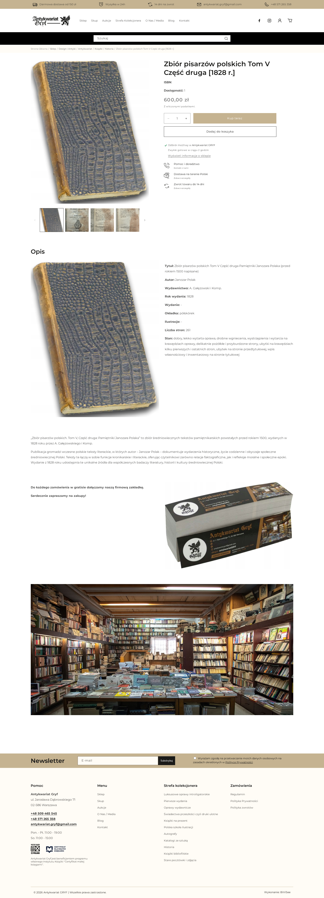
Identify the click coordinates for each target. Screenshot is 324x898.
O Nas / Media (106, 814)
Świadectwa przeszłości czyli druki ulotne (191, 814)
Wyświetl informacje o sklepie (189, 155)
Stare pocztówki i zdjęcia (180, 860)
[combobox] (162, 38)
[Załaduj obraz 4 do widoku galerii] (127, 220)
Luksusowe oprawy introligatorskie (187, 794)
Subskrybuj (166, 760)
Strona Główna (39, 48)
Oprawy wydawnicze (177, 807)
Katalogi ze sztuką (176, 840)
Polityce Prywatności (239, 762)
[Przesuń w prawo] (145, 220)
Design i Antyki (67, 48)
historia (109, 48)
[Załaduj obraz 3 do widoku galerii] (102, 220)
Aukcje (101, 807)
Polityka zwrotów (241, 807)
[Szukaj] (226, 38)
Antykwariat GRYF (55, 892)
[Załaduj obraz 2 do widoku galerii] (77, 220)
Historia (169, 847)
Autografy (170, 834)
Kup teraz (234, 118)
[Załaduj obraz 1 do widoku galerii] (51, 220)
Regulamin (237, 794)
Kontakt (102, 827)
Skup (100, 801)
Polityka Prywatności (244, 801)
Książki (98, 48)
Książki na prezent (176, 821)
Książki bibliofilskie (176, 854)
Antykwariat (85, 48)
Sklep (53, 48)
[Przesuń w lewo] (35, 220)
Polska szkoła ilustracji (178, 827)
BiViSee (285, 892)
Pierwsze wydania (175, 801)
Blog (100, 821)
